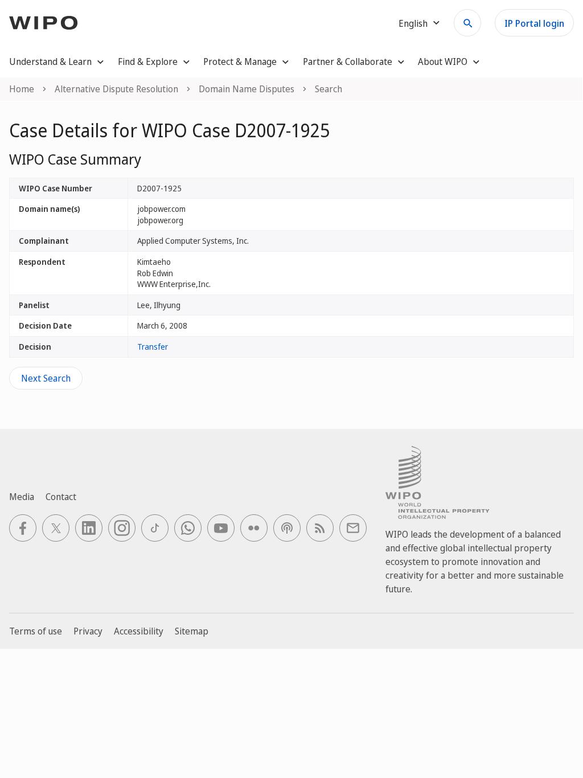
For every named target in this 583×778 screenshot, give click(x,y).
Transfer (152, 346)
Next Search (46, 378)
